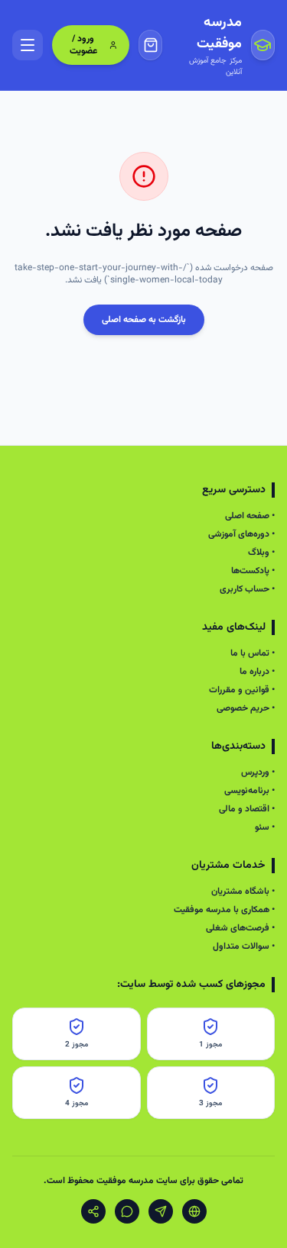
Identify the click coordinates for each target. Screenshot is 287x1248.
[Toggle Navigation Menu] (27, 45)
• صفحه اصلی (250, 516)
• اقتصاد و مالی (247, 809)
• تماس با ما (252, 653)
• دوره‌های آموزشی (241, 534)
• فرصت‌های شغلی (240, 928)
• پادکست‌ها (253, 571)
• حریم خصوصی (246, 708)
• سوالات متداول (244, 946)
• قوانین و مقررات (242, 690)
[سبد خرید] (150, 45)
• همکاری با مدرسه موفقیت (224, 910)
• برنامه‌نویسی (249, 791)
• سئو (265, 827)
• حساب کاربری (247, 589)
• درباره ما (257, 672)
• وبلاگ (261, 553)
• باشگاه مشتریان (243, 891)
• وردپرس (258, 772)
